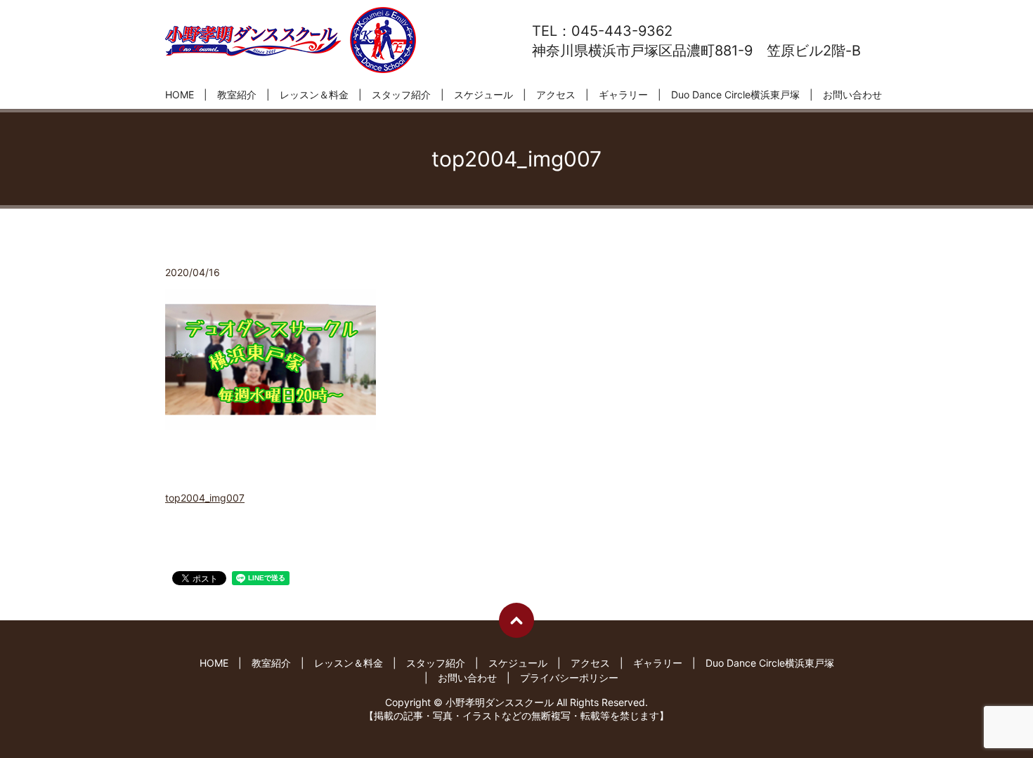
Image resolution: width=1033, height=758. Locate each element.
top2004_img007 (205, 498)
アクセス (556, 94)
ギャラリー (623, 94)
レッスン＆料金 (314, 94)
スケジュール (483, 94)
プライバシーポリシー (569, 678)
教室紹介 (236, 94)
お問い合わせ (852, 94)
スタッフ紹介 (401, 94)
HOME (179, 94)
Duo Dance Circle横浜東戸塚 (735, 94)
